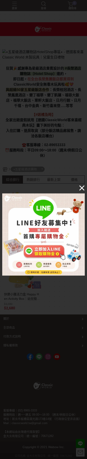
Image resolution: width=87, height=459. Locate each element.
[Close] (81, 187)
